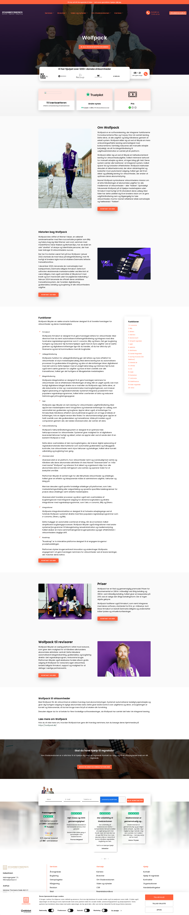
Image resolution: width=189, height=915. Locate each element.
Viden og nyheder (78, 13)
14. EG (130, 369)
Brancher (61, 13)
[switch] (70, 910)
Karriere (117, 13)
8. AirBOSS (131, 347)
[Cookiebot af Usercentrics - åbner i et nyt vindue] (26, 911)
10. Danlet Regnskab (135, 354)
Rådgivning (55, 883)
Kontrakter (147, 879)
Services (48, 13)
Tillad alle (159, 897)
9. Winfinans (132, 350)
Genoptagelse (56, 879)
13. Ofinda (131, 366)
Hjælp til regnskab (151, 875)
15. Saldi (130, 372)
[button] (62, 832)
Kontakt (146, 872)
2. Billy (130, 328)
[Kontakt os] (148, 13)
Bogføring (54, 875)
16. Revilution (132, 375)
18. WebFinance (133, 381)
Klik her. (118, 2)
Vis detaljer (115, 910)
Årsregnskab (55, 872)
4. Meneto (131, 335)
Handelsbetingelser (151, 887)
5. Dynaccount (133, 338)
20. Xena (131, 388)
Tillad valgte (159, 903)
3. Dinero (131, 332)
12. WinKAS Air (132, 363)
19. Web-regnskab (134, 385)
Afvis (159, 910)
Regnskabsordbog (104, 891)
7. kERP (130, 344)
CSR (98, 887)
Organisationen (150, 883)
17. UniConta (132, 378)
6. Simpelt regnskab (135, 341)
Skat (52, 891)
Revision (53, 887)
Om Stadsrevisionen (100, 13)
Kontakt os (155, 12)
